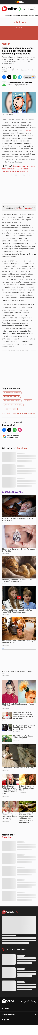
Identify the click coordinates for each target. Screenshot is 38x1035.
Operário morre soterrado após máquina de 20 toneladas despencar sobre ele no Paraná (18, 168)
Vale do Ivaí (24, 15)
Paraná (31, 15)
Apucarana (8, 15)
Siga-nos (28, 77)
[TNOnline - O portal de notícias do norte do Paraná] (9, 9)
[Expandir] (35, 1020)
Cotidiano (19, 22)
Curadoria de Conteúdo (12, 401)
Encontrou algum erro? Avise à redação (18, 413)
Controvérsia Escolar (11, 397)
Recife (28, 130)
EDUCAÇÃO (28, 401)
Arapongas (16, 15)
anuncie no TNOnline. (24, 209)
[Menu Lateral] (3, 16)
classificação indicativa (12, 393)
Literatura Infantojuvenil (13, 405)
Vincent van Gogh (10, 409)
